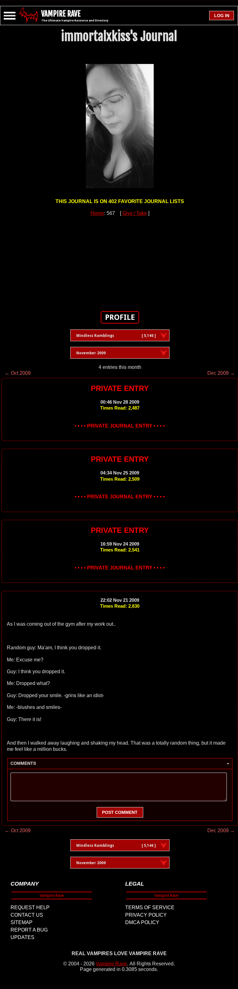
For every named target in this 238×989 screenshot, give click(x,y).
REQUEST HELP (30, 907)
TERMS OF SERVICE (149, 907)
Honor (97, 213)
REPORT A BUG (29, 929)
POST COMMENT (120, 812)
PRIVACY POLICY (146, 915)
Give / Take (134, 213)
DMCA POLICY (142, 922)
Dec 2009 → (221, 373)
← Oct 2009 (18, 373)
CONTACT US (27, 915)
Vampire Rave (111, 963)
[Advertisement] (119, 260)
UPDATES (22, 937)
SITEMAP (22, 922)
